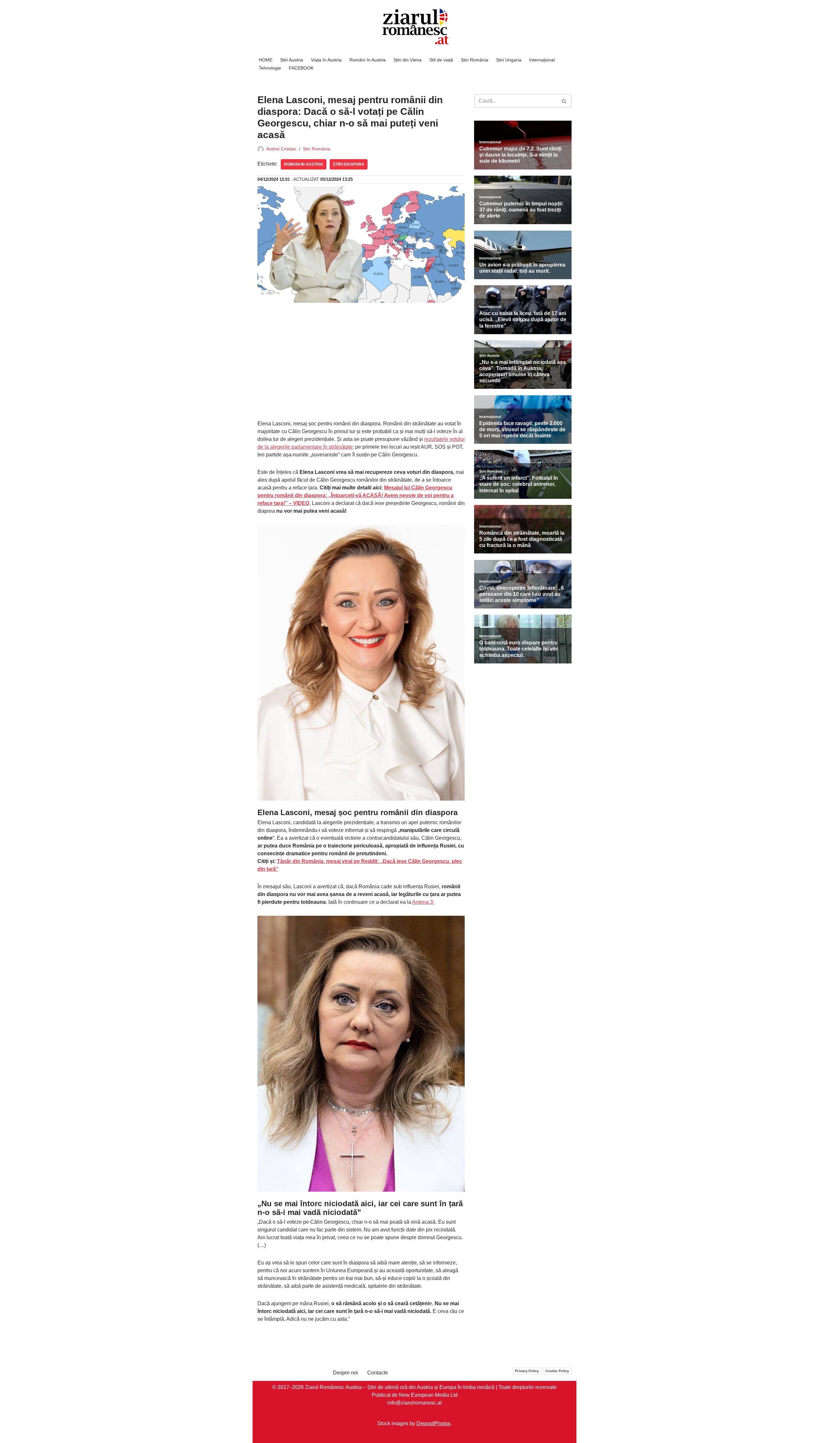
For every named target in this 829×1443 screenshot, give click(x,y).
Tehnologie (270, 68)
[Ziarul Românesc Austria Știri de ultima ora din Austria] (414, 27)
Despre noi (345, 1372)
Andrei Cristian (281, 148)
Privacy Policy (527, 1371)
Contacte (377, 1372)
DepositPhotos (433, 1423)
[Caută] (564, 101)
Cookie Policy (557, 1371)
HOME (265, 59)
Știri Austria (291, 59)
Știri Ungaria (508, 59)
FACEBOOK (301, 68)
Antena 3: (423, 902)
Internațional (542, 59)
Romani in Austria (303, 164)
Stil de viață (441, 59)
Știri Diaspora (348, 164)
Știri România (474, 59)
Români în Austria (367, 59)
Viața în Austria (326, 59)
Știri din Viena (407, 59)
